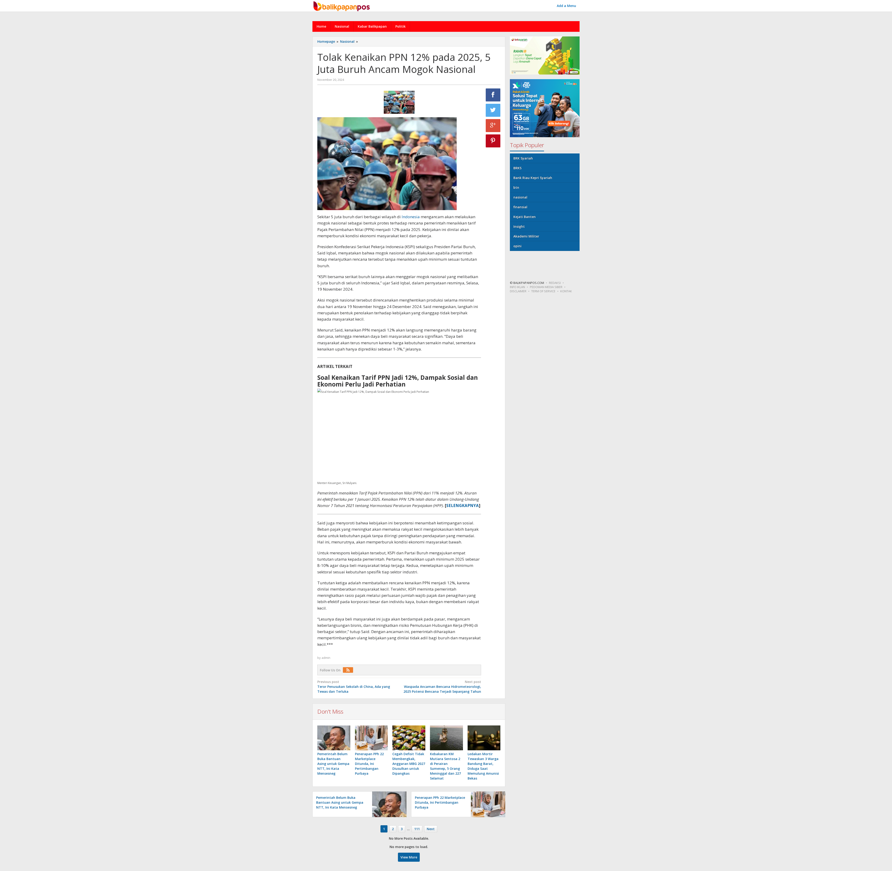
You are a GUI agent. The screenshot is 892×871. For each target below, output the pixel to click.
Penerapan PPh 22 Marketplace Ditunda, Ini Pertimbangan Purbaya (369, 764)
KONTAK (566, 291)
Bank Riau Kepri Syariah (532, 178)
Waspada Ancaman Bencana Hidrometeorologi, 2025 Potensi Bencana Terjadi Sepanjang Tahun (442, 686)
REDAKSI (555, 283)
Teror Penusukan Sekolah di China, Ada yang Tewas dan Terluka (353, 686)
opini (517, 246)
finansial (520, 207)
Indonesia (411, 216)
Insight (519, 226)
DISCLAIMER (518, 291)
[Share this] (493, 94)
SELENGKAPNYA (462, 505)
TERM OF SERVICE (543, 291)
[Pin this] (493, 140)
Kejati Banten (524, 216)
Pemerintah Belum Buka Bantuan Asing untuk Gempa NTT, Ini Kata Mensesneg (333, 764)
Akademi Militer (526, 236)
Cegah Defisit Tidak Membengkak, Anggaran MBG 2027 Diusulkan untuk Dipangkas (408, 764)
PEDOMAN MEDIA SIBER (546, 287)
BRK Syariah (523, 158)
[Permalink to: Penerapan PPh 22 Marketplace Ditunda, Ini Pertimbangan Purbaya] (371, 737)
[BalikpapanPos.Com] (342, 5)
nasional (520, 197)
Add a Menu (566, 5)
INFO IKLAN (517, 287)
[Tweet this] (493, 110)
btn (516, 187)
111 (417, 829)
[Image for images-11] (399, 102)
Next (431, 829)
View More (408, 857)
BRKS (517, 168)
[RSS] (349, 670)
